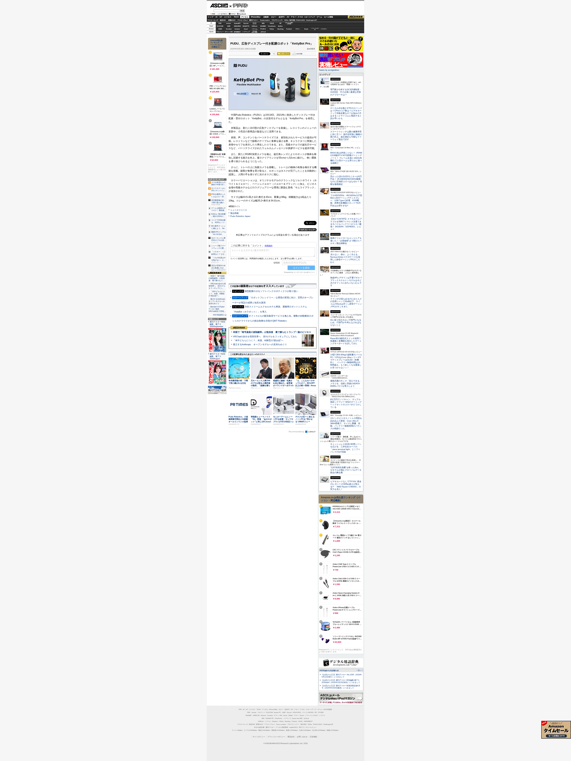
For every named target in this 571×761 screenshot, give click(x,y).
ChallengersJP (311, 20)
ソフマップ (246, 32)
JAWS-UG (256, 715)
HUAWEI (263, 26)
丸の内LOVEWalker (318, 730)
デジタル (238, 5)
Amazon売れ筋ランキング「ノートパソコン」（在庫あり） (216, 43)
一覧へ (358, 670)
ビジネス (227, 17)
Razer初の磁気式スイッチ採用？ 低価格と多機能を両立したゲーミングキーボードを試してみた (346, 341)
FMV (220, 23)
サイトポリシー (259, 737)
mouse (228, 23)
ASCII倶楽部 (356, 16)
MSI (263, 23)
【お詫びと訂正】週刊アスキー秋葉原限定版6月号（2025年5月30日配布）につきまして (341, 687)
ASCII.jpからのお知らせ (329, 670)
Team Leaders (281, 724)
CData (272, 29)
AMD (228, 26)
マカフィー (220, 32)
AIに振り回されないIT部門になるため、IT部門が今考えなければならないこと (345, 322)
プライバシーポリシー (276, 737)
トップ (210, 17)
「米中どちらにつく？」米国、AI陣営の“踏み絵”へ (258, 340)
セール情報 (328, 17)
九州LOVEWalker (305, 730)
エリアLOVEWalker (250, 730)
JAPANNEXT (237, 32)
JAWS (220, 29)
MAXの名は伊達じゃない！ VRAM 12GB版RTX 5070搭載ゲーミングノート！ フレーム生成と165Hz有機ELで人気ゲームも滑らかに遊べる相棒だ (346, 158)
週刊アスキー (253, 20)
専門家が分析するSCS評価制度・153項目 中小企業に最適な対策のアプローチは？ (345, 92)
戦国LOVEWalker (333, 730)
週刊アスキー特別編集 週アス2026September (217, 324)
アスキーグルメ (242, 20)
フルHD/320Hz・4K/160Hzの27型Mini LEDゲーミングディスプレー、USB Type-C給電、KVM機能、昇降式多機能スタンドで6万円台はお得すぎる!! (346, 200)
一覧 (273, 54)
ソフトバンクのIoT (315, 29)
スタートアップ (309, 17)
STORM (320, 712)
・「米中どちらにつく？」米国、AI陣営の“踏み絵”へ (217, 293)
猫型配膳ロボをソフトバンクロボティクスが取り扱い (271, 291)
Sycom (245, 23)
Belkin (280, 26)
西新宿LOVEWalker (278, 730)
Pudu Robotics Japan (240, 216)
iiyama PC (277, 712)
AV (288, 17)
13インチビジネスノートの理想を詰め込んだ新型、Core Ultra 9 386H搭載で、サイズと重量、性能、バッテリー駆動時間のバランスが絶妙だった (346, 423)
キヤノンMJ (229, 32)
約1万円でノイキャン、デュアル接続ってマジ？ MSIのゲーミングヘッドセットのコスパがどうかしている (346, 403)
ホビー (273, 17)
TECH (236, 17)
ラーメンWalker (237, 730)
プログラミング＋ (293, 724)
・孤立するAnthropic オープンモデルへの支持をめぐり (217, 301)
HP (280, 23)
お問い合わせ (302, 737)
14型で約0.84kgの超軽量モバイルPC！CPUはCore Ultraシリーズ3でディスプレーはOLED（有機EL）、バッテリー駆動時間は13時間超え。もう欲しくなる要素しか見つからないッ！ (346, 361)
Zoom (306, 29)
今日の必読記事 (259, 727)
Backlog (280, 29)
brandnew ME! (255, 32)
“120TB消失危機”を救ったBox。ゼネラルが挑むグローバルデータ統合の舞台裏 (345, 470)
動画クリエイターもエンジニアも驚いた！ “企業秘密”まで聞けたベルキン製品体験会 (346, 240)
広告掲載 (313, 737)
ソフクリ (324, 29)
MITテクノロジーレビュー (307, 727)
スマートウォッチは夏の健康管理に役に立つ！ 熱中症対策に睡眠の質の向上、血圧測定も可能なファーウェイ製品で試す (346, 135)
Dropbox (263, 29)
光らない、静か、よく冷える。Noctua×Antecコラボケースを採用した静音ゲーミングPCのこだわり (345, 258)
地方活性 (292, 20)
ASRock (254, 26)
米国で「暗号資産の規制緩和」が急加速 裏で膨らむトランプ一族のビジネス (272, 332)
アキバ (293, 17)
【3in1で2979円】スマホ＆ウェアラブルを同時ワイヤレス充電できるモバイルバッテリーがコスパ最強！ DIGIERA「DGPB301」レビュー (346, 224)
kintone (237, 29)
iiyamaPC (237, 23)
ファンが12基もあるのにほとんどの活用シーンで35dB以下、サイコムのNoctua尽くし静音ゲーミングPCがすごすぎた (346, 303)
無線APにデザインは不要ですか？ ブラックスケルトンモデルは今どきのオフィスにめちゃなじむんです (347, 281)
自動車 (266, 17)
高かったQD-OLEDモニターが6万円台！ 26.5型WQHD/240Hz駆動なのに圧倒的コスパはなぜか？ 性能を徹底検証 (346, 180)
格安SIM (223, 20)
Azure (246, 29)
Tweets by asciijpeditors (329, 70)
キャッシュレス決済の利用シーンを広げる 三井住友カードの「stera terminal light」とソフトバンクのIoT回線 (345, 448)
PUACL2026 (300, 20)
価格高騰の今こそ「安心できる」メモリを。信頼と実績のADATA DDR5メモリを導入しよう (345, 383)
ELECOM (220, 26)
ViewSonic (272, 26)
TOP (240, 709)
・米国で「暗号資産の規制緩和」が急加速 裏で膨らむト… (217, 278)
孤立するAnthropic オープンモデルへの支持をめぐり (260, 344)
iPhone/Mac (256, 17)
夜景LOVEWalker (292, 730)
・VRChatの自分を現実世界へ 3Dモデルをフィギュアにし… (217, 286)
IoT (221, 17)
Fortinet (289, 29)
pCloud (263, 32)
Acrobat (229, 29)
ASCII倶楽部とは (219, 315)
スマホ (300, 17)
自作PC (282, 17)
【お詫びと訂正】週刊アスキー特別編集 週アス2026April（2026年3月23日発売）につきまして (341, 681)
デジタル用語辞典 (282, 727)
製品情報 (234, 213)
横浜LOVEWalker (264, 730)
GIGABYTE (246, 26)
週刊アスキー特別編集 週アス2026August (217, 356)
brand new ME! (297, 718)
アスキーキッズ (213, 20)
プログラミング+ (277, 20)
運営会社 (291, 737)
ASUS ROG (237, 26)
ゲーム (319, 17)
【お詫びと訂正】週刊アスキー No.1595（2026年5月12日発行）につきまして (342, 676)
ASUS (272, 23)
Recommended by (297, 432)
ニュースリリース (238, 210)
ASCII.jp (219, 5)
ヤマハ (297, 29)
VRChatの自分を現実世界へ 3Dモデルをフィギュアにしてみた (265, 336)
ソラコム (255, 29)
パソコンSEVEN (254, 23)
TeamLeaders (265, 20)
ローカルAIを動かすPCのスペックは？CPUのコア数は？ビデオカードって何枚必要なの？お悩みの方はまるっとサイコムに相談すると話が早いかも (346, 113)
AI (216, 17)
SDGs (286, 20)
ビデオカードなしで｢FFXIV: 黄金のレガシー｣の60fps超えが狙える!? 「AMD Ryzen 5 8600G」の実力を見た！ (345, 485)
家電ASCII (231, 20)
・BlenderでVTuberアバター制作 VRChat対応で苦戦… (217, 309)
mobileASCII (293, 727)
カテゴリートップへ (307, 229)
